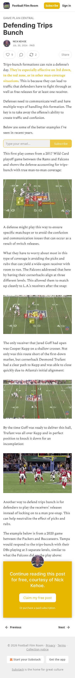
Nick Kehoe (19, 41)
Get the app (57, 659)
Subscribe (52, 5)
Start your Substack (27, 659)
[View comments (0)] (21, 55)
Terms (62, 645)
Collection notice (37, 649)
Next (61, 627)
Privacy (50, 645)
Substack (18, 669)
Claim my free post (37, 598)
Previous (15, 627)
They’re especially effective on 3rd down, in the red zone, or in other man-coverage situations (37, 75)
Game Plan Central (18, 18)
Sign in (66, 5)
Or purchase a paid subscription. (38, 608)
